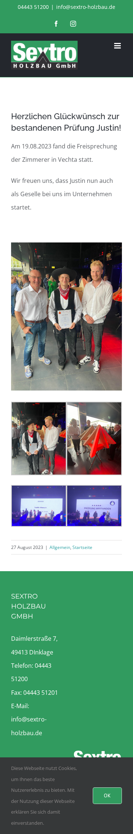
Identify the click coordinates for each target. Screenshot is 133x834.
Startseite (82, 547)
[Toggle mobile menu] (118, 46)
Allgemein (60, 547)
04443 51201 (40, 693)
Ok (107, 795)
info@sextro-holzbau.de (85, 6)
